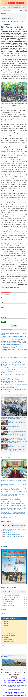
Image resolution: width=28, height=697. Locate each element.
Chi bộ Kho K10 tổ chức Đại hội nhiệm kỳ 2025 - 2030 (14, 367)
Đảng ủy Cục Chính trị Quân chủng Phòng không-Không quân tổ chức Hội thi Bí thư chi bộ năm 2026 (17, 423)
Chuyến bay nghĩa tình (13, 426)
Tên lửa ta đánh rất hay (8, 599)
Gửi (15, 325)
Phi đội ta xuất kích (7, 603)
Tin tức (3, 16)
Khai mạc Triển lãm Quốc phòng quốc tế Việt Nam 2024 (14, 491)
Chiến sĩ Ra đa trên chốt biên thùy (11, 597)
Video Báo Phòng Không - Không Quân (12, 395)
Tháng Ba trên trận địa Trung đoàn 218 (11, 542)
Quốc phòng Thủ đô (8, 641)
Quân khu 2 (6, 623)
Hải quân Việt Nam (8, 639)
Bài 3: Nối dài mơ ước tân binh (10, 540)
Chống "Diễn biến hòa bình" (8, 18)
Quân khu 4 (6, 627)
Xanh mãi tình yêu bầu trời (9, 532)
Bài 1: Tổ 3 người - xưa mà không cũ (11, 534)
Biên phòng (6, 637)
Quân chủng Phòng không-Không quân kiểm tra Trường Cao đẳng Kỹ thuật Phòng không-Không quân (13, 418)
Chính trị (8, 16)
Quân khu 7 (6, 631)
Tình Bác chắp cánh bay (8, 605)
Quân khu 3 (6, 625)
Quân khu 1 (6, 621)
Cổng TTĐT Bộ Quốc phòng (10, 633)
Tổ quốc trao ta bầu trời (8, 601)
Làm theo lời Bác (14, 16)
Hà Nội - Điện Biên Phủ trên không (11, 595)
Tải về (25, 595)
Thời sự (3, 13)
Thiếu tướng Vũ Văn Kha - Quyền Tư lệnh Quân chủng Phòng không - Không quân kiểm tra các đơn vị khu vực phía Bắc (14, 371)
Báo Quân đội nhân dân (9, 635)
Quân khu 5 (6, 629)
